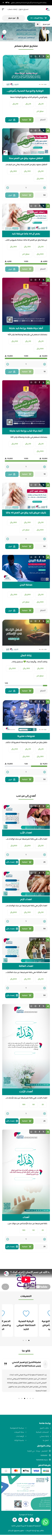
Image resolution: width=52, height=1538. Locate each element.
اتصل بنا (46, 1440)
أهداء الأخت (26, 1092)
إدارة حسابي (44, 1436)
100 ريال (27, 171)
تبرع (10, 120)
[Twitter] (37, 1519)
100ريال (27, 594)
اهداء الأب (26, 833)
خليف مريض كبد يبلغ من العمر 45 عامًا (26, 513)
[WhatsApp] (14, 1519)
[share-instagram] (35, 56)
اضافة (24, 120)
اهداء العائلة (26, 966)
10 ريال (41, 104)
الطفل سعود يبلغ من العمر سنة (26, 158)
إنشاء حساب (12, 9)
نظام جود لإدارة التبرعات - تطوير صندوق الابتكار (26, 1530)
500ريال (14, 845)
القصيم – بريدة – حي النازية (37, 1451)
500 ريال (40, 178)
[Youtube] (26, 1520)
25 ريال (28, 104)
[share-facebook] (39, 56)
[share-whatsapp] (31, 56)
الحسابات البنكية (42, 1432)
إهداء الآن (10, 862)
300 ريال (13, 171)
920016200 (44, 1455)
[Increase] (44, 188)
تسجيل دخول (23, 9)
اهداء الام (26, 900)
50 (33, 1104)
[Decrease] (7, 188)
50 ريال (15, 104)
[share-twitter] (43, 56)
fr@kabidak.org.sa (42, 1459)
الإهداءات (20, 1436)
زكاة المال (26, 656)
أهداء (26, 1217)
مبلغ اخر (40, 111)
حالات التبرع (44, 1428)
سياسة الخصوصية (17, 1428)
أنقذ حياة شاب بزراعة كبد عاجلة (26, 431)
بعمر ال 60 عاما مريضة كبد (26, 234)
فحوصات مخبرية (26, 736)
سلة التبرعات (19, 1432)
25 (43, 1104)
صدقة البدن (26, 585)
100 (23, 1104)
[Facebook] (31, 1519)
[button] (28, 1340)
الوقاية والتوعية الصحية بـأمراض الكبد (26, 91)
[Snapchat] (20, 1520)
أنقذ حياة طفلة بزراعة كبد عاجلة (26, 329)
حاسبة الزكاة (19, 1440)
